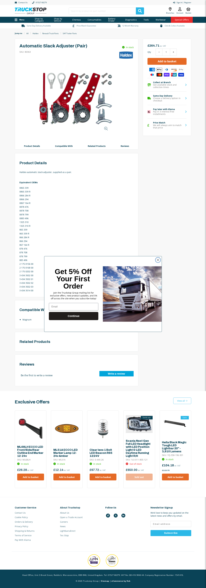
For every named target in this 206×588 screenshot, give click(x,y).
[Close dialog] (158, 260)
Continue (73, 316)
